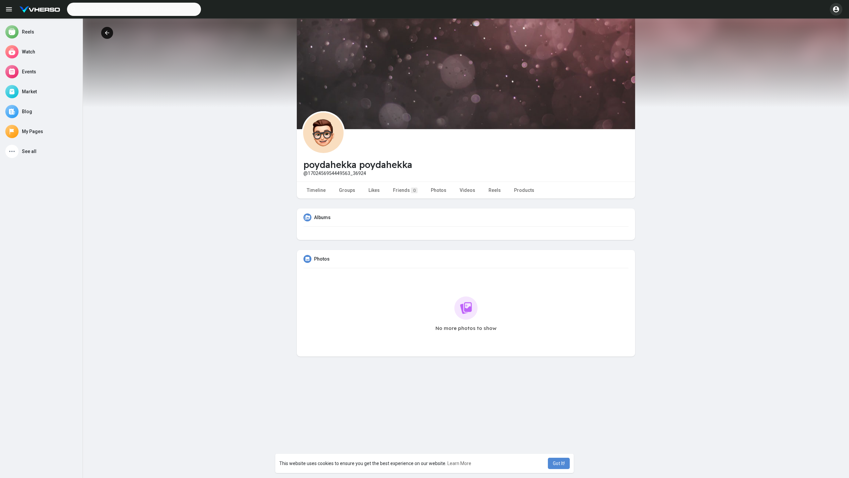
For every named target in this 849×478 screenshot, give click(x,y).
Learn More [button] (459, 463)
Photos (438, 190)
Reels (495, 190)
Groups (347, 190)
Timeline (316, 190)
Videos (467, 190)
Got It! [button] (559, 463)
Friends (404, 190)
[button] (134, 9)
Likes (374, 190)
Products (524, 190)
